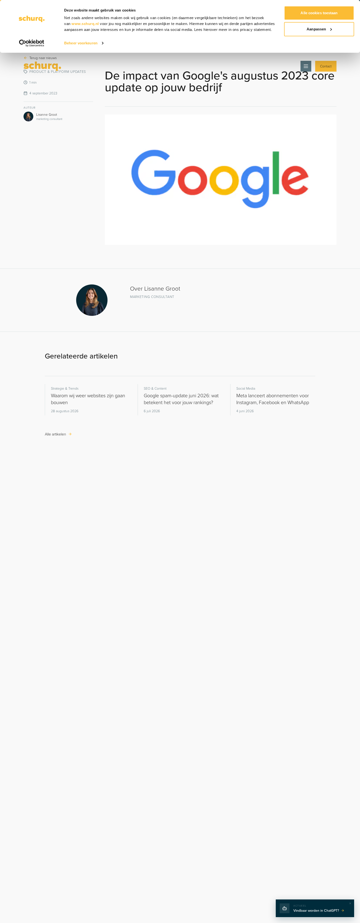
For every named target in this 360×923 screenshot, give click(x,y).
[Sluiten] (350, 903)
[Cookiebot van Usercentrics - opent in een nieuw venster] (31, 43)
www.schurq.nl (85, 24)
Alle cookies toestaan (318, 13)
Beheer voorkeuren (80, 43)
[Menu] (305, 66)
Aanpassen (316, 29)
